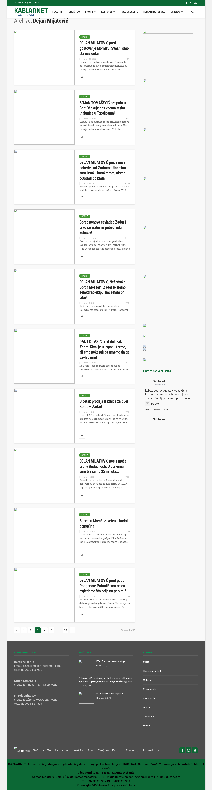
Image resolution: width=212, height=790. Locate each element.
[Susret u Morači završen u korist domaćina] (44, 535)
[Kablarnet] (22, 750)
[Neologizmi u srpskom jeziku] (86, 698)
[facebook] (187, 3)
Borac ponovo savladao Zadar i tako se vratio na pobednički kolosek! (103, 227)
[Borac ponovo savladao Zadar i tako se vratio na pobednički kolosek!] (44, 236)
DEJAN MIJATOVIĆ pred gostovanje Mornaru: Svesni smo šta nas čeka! (104, 48)
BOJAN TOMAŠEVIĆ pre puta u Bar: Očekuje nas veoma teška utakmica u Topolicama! (103, 108)
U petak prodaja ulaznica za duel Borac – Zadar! (104, 404)
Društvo (74, 12)
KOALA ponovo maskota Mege (110, 661)
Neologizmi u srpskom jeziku (109, 693)
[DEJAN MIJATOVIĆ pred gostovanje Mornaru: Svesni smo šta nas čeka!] (44, 57)
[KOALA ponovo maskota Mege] (86, 665)
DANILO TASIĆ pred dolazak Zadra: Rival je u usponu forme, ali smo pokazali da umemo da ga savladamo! (104, 349)
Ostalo (175, 12)
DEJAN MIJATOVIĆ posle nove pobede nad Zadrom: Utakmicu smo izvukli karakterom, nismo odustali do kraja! (103, 170)
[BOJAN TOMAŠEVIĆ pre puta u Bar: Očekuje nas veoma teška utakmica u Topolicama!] (44, 117)
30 (65, 630)
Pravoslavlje (129, 12)
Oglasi (146, 725)
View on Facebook (153, 409)
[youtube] (195, 3)
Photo (155, 403)
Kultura (106, 12)
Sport (89, 12)
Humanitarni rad (154, 12)
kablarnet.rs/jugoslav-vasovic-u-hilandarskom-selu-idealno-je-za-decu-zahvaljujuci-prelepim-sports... (168, 394)
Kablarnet (159, 381)
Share (166, 409)
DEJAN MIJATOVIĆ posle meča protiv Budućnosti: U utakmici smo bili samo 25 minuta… (103, 466)
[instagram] (191, 3)
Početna (57, 12)
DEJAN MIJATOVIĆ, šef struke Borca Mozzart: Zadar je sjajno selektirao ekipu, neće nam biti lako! (102, 290)
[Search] (192, 12)
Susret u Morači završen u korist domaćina (104, 523)
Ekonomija (149, 698)
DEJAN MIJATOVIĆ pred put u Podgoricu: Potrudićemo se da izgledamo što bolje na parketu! (103, 585)
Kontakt (52, 750)
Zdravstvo (148, 716)
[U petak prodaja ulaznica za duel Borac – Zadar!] (44, 416)
